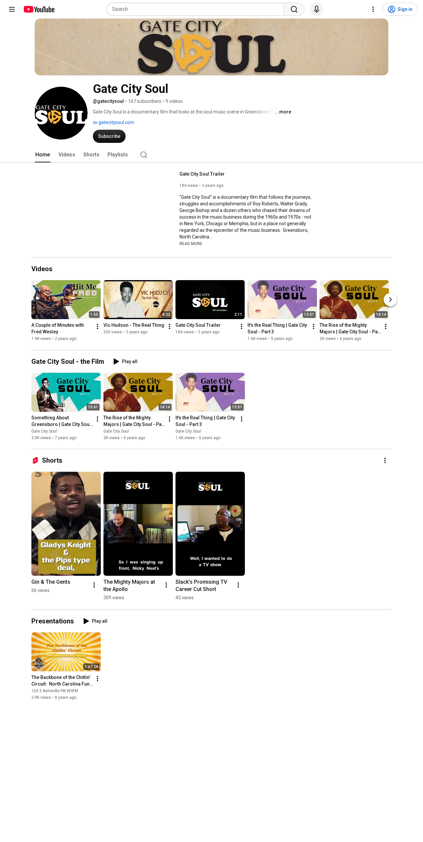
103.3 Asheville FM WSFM (54, 691)
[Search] (294, 9)
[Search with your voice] (316, 9)
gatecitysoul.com (115, 122)
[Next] (390, 300)
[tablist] (211, 155)
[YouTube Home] (39, 9)
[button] (190, 243)
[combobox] (197, 9)
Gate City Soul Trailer (202, 174)
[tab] (43, 155)
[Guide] (12, 9)
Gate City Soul (44, 431)
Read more (190, 243)
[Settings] (373, 9)
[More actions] (97, 326)
